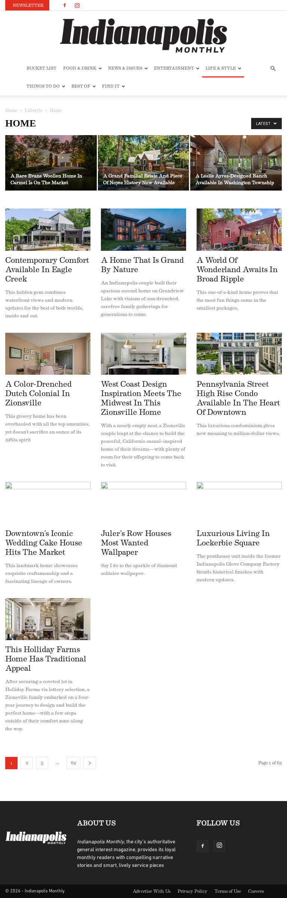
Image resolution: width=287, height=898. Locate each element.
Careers (256, 891)
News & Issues (125, 68)
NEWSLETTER (28, 5)
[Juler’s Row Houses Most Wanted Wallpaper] (143, 503)
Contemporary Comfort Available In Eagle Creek (47, 269)
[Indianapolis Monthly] (143, 35)
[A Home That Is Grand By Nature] (143, 229)
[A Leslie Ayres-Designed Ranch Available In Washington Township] (236, 163)
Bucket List (41, 68)
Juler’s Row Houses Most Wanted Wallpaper (136, 543)
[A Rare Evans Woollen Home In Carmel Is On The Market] (51, 163)
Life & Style (221, 68)
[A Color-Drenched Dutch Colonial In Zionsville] (47, 354)
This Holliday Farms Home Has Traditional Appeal (45, 659)
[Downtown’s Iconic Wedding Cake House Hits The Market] (47, 503)
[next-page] (89, 763)
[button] (273, 68)
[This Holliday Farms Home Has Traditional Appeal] (47, 619)
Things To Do (43, 86)
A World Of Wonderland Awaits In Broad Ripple (237, 269)
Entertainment (174, 68)
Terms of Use (228, 891)
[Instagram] (77, 5)
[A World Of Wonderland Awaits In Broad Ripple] (239, 229)
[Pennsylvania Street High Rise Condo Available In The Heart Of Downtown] (239, 354)
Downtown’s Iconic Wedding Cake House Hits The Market (43, 543)
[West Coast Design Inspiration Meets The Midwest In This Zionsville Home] (143, 354)
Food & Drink (79, 68)
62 (73, 763)
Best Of (80, 86)
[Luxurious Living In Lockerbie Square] (239, 503)
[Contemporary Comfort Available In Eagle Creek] (47, 229)
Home (11, 110)
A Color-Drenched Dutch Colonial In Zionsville (38, 393)
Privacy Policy (192, 891)
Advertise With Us (151, 891)
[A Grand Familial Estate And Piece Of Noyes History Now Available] (143, 163)
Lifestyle (34, 110)
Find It (111, 86)
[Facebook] (64, 5)
